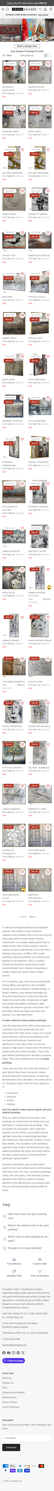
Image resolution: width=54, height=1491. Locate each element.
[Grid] (46, 55)
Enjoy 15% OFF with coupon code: (23, 3)
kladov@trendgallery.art (14, 1345)
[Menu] (3, 9)
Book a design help (27, 46)
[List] (50, 55)
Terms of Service (10, 1407)
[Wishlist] (40, 9)
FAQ (4, 1387)
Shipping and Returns (13, 1392)
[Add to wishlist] (22, 64)
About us (6, 1378)
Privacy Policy (9, 1402)
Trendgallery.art (15, 1481)
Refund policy (9, 1397)
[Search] (8, 9)
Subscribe (11, 1447)
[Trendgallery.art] (24, 9)
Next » (32, 916)
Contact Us (8, 1383)
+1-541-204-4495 (11, 1339)
